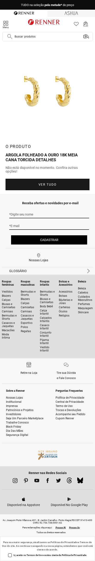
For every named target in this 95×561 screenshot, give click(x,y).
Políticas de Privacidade (63, 542)
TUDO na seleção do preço (47, 5)
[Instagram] (15, 481)
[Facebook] (47, 481)
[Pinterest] (26, 481)
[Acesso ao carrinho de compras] (86, 25)
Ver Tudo (47, 184)
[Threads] (69, 481)
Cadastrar (49, 240)
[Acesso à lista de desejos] (76, 25)
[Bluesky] (80, 481)
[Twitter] (58, 481)
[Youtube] (37, 481)
